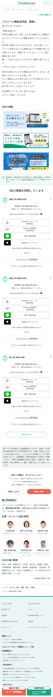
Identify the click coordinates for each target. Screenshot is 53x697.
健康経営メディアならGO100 (33, 671)
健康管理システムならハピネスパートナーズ (16, 674)
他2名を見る (26, 434)
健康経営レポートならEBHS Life (13, 671)
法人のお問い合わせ (34, 603)
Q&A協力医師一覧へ (42, 578)
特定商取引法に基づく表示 (10, 621)
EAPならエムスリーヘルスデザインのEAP (15, 680)
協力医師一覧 (6, 609)
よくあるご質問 (6, 603)
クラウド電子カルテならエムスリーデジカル (16, 654)
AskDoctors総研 (17, 639)
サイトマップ (6, 627)
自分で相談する (29, 179)
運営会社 (31, 621)
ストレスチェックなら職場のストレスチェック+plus (19, 677)
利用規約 (18, 206)
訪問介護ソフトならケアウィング (13, 660)
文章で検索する (44, 15)
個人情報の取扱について (35, 615)
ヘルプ (30, 609)
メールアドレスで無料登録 (26, 259)
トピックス (6, 639)
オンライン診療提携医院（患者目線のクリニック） (18, 642)
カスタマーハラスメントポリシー (38, 627)
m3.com (11, 511)
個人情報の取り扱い (30, 206)
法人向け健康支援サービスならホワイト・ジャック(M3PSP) (21, 668)
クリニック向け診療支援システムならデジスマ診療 (18, 657)
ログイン (47, 3)
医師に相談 (39, 492)
